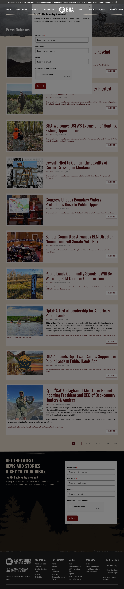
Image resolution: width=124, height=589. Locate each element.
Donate (101, 10)
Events (35, 10)
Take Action (21, 10)
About (8, 10)
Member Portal (116, 10)
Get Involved (48, 10)
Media (81, 10)
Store (91, 10)
